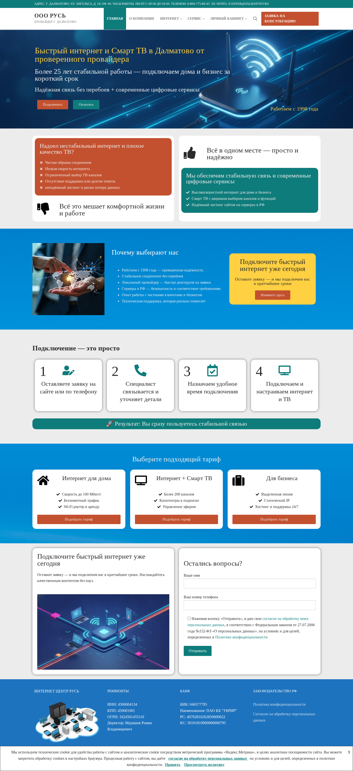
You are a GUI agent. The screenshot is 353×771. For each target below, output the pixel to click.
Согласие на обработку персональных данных (284, 717)
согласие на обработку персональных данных (208, 758)
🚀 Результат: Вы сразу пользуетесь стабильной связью (176, 423)
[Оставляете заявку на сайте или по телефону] (68, 370)
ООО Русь (50, 15)
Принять (172, 765)
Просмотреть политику (204, 765)
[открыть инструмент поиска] (255, 19)
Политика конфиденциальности (279, 704)
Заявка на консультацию (280, 18)
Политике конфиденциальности (241, 637)
